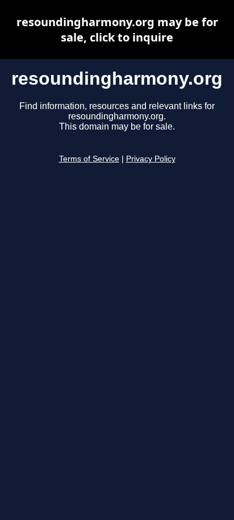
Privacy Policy (151, 159)
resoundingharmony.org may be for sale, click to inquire (117, 29)
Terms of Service (89, 159)
